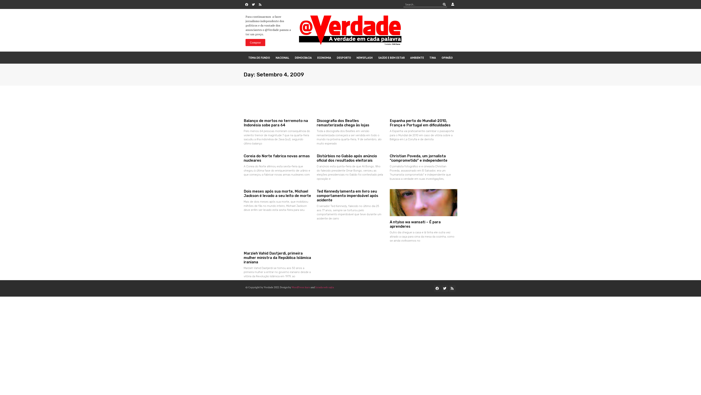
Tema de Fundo (259, 57)
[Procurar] (444, 4)
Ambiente (417, 57)
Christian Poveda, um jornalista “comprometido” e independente (418, 158)
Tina (432, 57)
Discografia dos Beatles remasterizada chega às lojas (343, 122)
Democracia (303, 57)
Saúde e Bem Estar (391, 57)
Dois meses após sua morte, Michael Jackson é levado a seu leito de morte (277, 193)
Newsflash (365, 57)
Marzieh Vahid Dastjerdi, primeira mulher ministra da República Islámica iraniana (277, 257)
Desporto (344, 57)
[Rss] (260, 4)
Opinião (447, 57)
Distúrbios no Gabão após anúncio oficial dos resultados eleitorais (347, 158)
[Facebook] (247, 4)
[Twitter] (253, 4)
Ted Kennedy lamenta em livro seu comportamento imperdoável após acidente (347, 195)
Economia (324, 57)
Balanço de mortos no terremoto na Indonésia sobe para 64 (276, 122)
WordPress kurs (301, 287)
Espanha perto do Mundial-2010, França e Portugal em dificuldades (420, 122)
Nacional (282, 57)
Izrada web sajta (324, 287)
